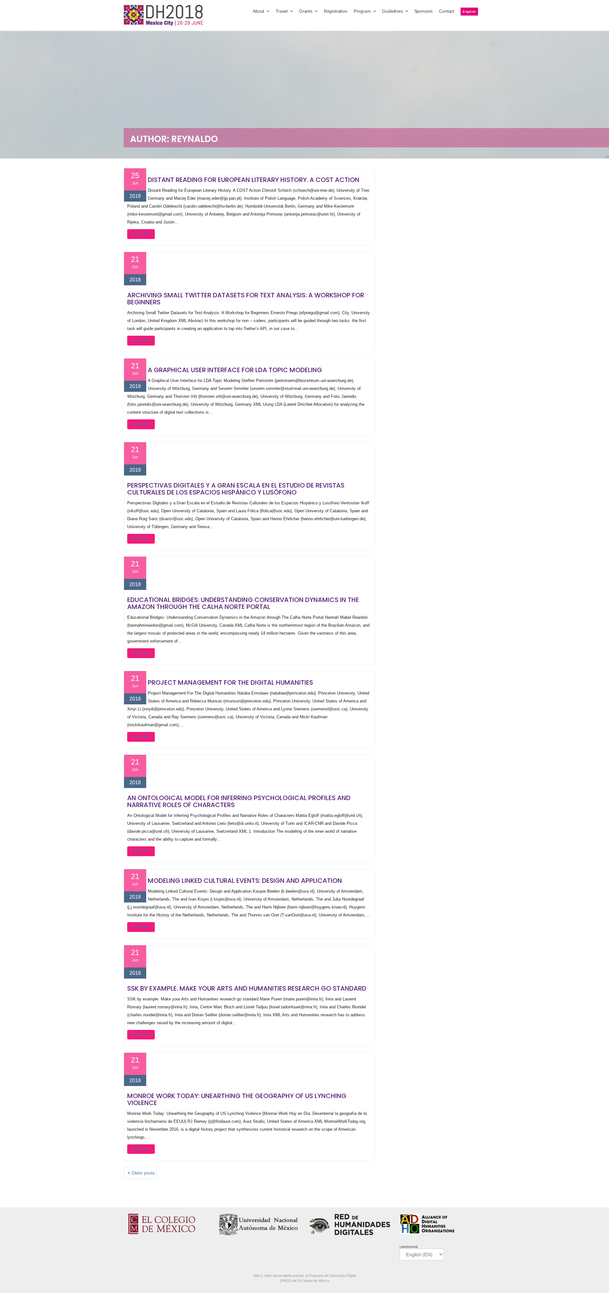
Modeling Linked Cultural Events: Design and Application (245, 880)
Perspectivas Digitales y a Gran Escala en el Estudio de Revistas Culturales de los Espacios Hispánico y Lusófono (235, 489)
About (258, 11)
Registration (335, 11)
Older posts (143, 1172)
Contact (446, 11)
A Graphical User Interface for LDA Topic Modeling (235, 369)
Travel (282, 11)
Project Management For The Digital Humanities (230, 682)
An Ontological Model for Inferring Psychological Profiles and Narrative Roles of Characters (238, 801)
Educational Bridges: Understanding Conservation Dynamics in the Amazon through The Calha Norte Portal (243, 603)
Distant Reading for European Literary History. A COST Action (253, 179)
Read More (141, 233)
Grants (305, 11)
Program (362, 11)
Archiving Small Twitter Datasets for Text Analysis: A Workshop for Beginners (245, 299)
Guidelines (392, 11)
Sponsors (423, 11)
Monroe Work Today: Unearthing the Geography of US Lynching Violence (236, 1099)
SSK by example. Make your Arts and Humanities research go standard (246, 988)
